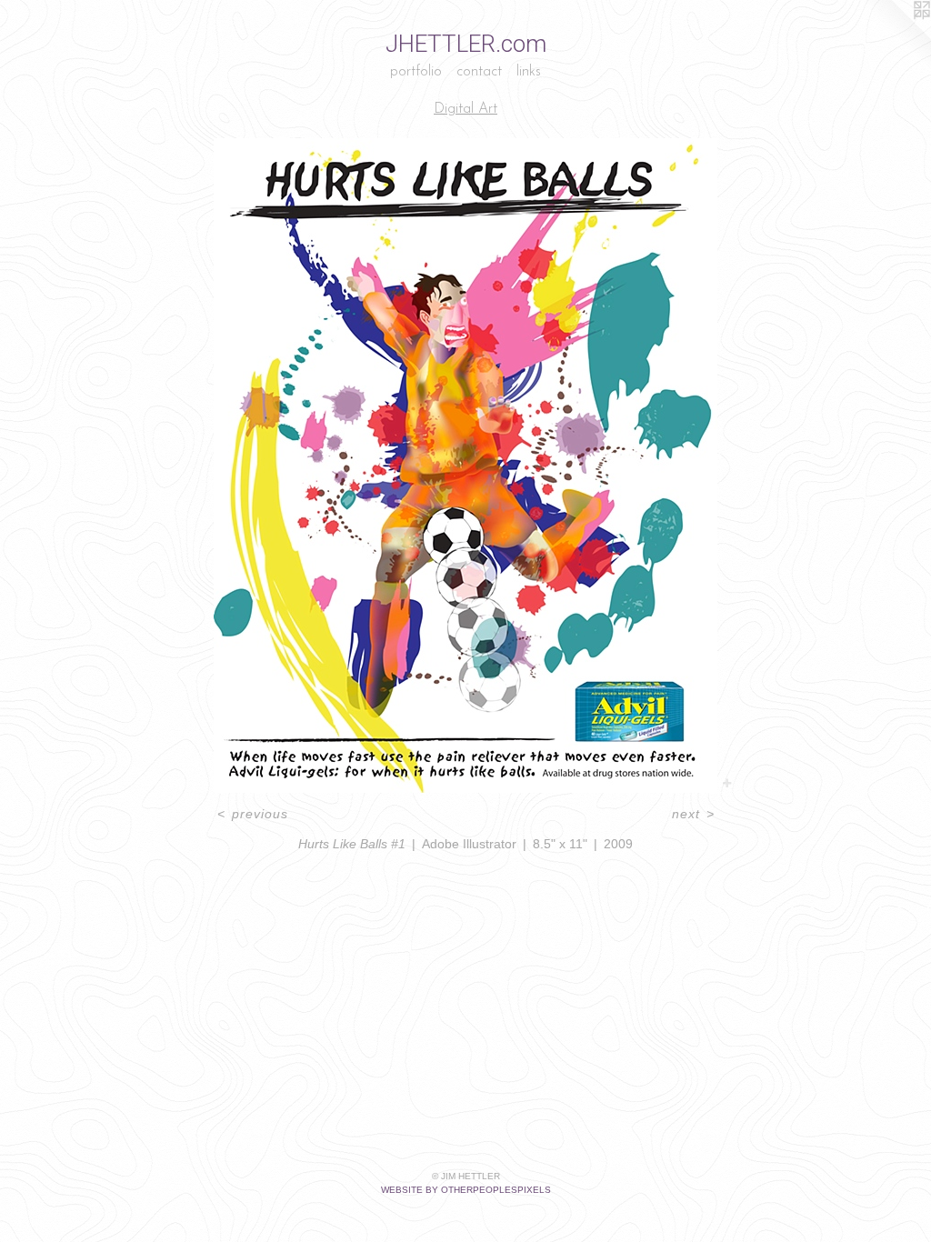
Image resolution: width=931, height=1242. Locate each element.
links (528, 72)
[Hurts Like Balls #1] (465, 465)
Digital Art (465, 109)
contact (479, 72)
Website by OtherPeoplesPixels (466, 1190)
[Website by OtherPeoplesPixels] (894, 36)
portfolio (416, 72)
